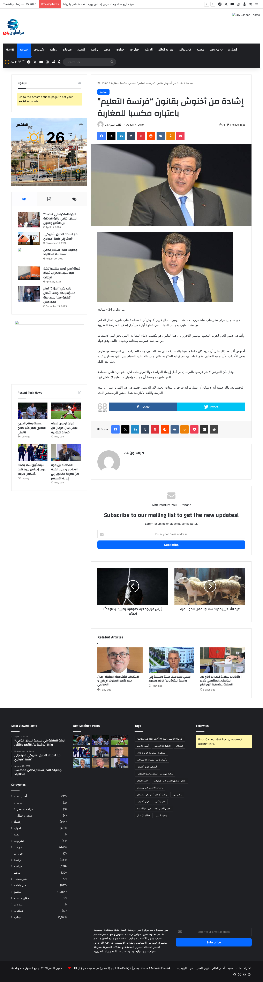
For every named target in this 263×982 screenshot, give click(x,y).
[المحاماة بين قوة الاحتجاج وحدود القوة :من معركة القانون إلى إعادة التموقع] (66, 452)
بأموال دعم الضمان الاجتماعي (152, 759)
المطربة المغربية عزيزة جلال (151, 752)
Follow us (202, 726)
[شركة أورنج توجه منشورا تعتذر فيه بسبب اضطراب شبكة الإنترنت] (29, 273)
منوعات (18, 904)
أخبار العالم (20, 796)
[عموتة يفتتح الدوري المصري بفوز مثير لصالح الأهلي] (32, 411)
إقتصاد (81, 49)
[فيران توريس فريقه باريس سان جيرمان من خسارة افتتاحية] (66, 411)
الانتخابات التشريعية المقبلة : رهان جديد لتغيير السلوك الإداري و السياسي (118, 680)
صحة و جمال (24, 815)
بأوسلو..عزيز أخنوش (147, 766)
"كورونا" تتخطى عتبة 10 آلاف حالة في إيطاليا (160, 738)
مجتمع (200, 49)
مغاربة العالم (165, 49)
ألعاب (20, 802)
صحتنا (107, 49)
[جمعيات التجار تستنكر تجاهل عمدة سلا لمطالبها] (29, 256)
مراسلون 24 (111, 124)
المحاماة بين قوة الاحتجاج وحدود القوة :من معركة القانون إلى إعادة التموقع (105, 4)
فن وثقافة (185, 49)
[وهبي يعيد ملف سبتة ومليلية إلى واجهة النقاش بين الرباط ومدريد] (171, 660)
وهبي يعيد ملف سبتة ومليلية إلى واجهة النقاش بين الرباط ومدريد (169, 678)
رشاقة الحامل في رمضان (150, 787)
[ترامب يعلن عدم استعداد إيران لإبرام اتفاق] (101, 763)
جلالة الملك (142, 780)
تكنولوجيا (38, 49)
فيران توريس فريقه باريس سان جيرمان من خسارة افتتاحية (64, 428)
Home (10, 49)
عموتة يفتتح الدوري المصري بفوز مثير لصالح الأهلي (32, 428)
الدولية (149, 49)
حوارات (134, 49)
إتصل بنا (232, 49)
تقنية (16, 834)
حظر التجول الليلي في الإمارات (170, 780)
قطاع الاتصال (143, 815)
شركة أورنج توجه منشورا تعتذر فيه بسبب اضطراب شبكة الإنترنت (61, 273)
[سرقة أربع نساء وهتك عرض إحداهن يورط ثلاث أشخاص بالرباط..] (32, 452)
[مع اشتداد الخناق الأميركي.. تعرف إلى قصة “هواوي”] (29, 238)
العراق (179, 745)
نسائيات (67, 49)
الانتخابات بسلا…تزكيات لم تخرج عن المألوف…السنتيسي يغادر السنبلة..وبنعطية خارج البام (220, 680)
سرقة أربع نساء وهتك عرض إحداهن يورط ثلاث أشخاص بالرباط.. (32, 469)
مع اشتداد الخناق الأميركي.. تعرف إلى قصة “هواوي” (60, 236)
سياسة (24, 49)
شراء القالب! (243, 968)
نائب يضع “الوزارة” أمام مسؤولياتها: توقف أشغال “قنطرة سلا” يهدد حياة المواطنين (59, 295)
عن (191, 968)
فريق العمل (202, 968)
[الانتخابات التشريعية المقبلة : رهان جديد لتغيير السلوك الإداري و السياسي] (120, 660)
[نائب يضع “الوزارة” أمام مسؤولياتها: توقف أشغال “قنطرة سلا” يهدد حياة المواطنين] (29, 293)
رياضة (94, 49)
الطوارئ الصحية (162, 745)
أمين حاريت (143, 745)
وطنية (53, 49)
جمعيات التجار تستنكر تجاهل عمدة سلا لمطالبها (60, 252)
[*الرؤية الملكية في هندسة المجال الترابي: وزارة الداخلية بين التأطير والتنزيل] (29, 219)
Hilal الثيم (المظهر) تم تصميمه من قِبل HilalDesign (101, 968)
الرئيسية (182, 968)
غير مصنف (20, 879)
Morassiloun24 (160, 968)
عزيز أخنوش (143, 801)
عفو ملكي (160, 801)
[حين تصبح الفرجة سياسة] (119, 763)
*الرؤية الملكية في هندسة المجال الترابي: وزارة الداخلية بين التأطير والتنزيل (60, 219)
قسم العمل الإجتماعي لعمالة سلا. (154, 808)
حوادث (120, 49)
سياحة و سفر (25, 809)
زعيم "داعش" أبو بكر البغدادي (152, 794)
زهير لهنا (177, 794)
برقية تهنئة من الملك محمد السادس (155, 773)
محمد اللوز (161, 815)
